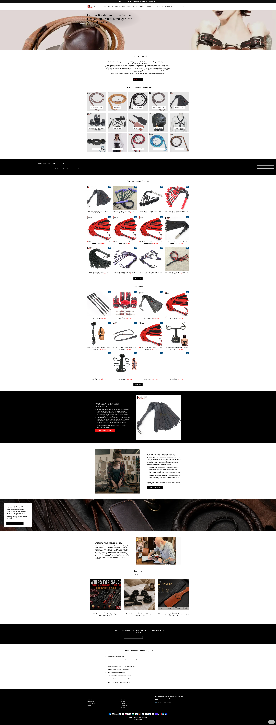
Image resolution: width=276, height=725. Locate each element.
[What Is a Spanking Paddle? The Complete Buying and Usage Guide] (173, 594)
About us (123, 701)
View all (138, 278)
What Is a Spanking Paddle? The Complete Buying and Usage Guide (173, 614)
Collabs (123, 703)
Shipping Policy (90, 701)
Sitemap (89, 705)
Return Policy (90, 697)
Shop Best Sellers (155, 487)
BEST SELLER (159, 6)
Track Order (124, 708)
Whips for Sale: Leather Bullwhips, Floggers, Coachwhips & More (105, 614)
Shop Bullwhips (113, 6)
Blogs (122, 710)
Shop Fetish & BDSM (128, 6)
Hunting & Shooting (146, 6)
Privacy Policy (90, 699)
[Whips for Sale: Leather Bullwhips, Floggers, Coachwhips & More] (105, 594)
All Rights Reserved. (138, 719)
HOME (104, 6)
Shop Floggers (94, 23)
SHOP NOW (138, 79)
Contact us (124, 705)
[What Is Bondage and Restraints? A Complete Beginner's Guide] (139, 594)
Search (123, 699)
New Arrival (169, 6)
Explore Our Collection (104, 430)
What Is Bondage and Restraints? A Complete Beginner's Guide (139, 614)
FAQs (122, 697)
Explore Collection (265, 167)
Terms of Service (91, 703)
